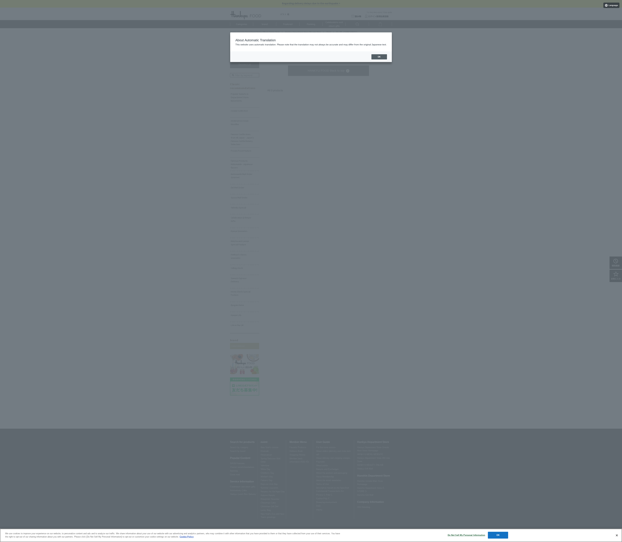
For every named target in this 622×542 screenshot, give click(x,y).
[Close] (616, 535)
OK (498, 535)
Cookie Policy (187, 536)
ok (379, 57)
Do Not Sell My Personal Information (466, 535)
